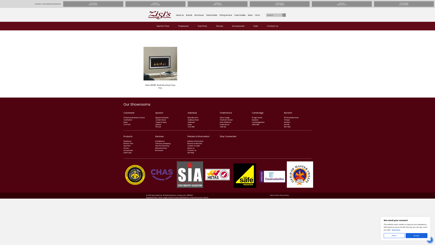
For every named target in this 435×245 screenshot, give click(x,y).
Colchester (129, 112)
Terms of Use (274, 195)
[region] (405, 228)
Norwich (288, 112)
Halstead (192, 112)
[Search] (284, 15)
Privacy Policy (284, 195)
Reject (394, 235)
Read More (396, 230)
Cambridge (257, 112)
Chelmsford (226, 112)
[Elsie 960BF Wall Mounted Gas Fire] (160, 69)
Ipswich (159, 112)
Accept (416, 235)
